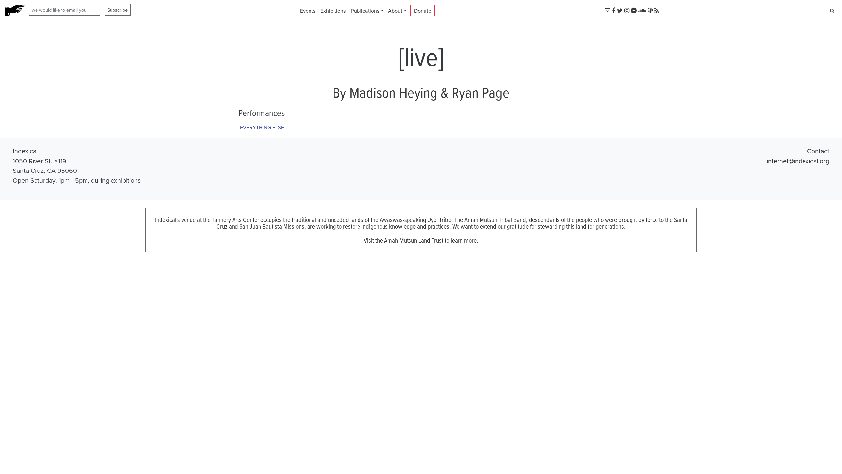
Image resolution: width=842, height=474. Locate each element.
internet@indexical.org (798, 160)
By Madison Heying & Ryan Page (421, 92)
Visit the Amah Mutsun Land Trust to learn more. (421, 240)
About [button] (395, 10)
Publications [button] (365, 10)
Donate (422, 10)
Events (308, 10)
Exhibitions (333, 10)
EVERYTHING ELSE (262, 127)
